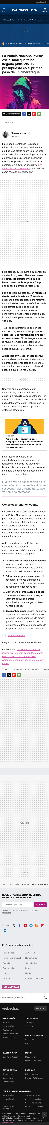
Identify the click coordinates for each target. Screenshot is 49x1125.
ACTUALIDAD (8, 20)
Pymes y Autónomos (34, 1078)
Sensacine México (33, 1099)
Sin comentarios (13, 114)
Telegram (31, 925)
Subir (38, 1008)
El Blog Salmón (31, 1074)
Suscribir (40, 905)
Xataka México (9, 1095)
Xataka (6, 1022)
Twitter (29, 114)
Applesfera (7, 1030)
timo (5, 973)
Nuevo (44, 11)
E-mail (39, 114)
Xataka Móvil (8, 1026)
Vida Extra (29, 1026)
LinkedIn (5, 930)
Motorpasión (30, 1057)
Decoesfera (8, 1078)
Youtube (25, 925)
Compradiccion (9, 1082)
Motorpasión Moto (33, 1061)
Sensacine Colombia (33, 1103)
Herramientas (31, 958)
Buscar (45, 997)
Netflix (28, 973)
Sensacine (29, 1040)
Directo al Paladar (10, 1057)
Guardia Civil (41, 43)
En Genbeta (10, 436)
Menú (4, 11)
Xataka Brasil (8, 1099)
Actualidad (30, 953)
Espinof (28, 1043)
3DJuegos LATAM (32, 1095)
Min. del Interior (16, 635)
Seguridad (17, 669)
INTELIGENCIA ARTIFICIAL (30, 20)
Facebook (24, 114)
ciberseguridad (33, 669)
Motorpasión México (34, 1106)
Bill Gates (20, 43)
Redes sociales (9, 968)
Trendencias (8, 1074)
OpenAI (8, 43)
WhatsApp (7, 978)
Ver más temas (11, 987)
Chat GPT (26, 884)
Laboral (28, 968)
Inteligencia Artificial (34, 978)
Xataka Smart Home (11, 1034)
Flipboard (34, 114)
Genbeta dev (31, 963)
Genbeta (24, 10)
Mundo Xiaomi (9, 1037)
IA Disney (39, 884)
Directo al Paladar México (10, 1107)
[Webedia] (42, 2)
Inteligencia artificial (12, 958)
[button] (20, 133)
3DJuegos (29, 1022)
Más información (9, 1122)
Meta (29, 43)
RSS (36, 925)
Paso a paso (8, 953)
